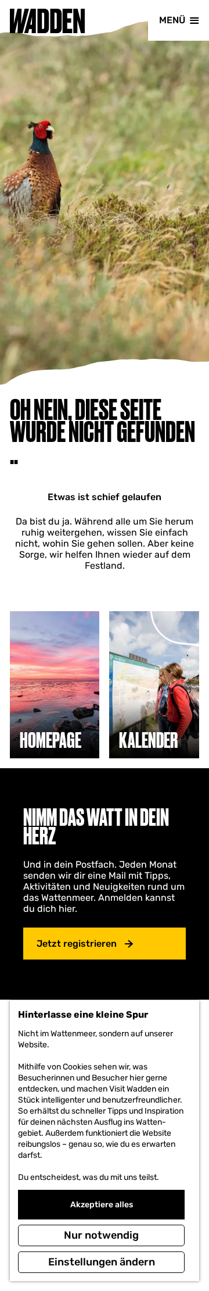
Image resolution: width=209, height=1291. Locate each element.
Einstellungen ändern (101, 1262)
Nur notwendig (101, 1235)
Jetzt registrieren (77, 943)
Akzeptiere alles (101, 1205)
